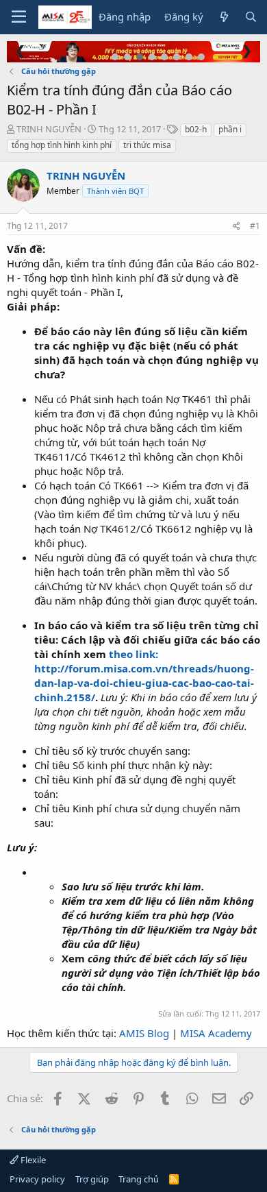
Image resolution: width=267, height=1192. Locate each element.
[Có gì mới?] (223, 16)
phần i (230, 129)
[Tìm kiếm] (251, 16)
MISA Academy (216, 1033)
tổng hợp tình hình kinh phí (62, 145)
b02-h (196, 129)
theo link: (133, 654)
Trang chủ (138, 1179)
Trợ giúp (92, 1179)
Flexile (32, 1160)
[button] (19, 17)
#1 (255, 226)
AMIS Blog (144, 1033)
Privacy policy (37, 1179)
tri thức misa (147, 145)
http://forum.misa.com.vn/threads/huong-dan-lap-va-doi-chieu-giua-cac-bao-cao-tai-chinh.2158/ (144, 682)
